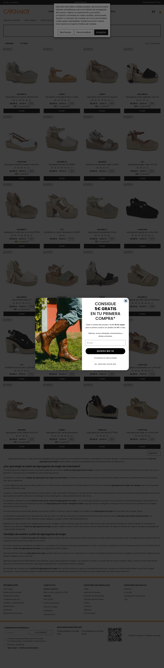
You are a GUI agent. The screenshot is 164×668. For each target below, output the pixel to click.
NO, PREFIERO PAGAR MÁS (105, 364)
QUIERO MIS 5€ (105, 351)
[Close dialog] (126, 301)
